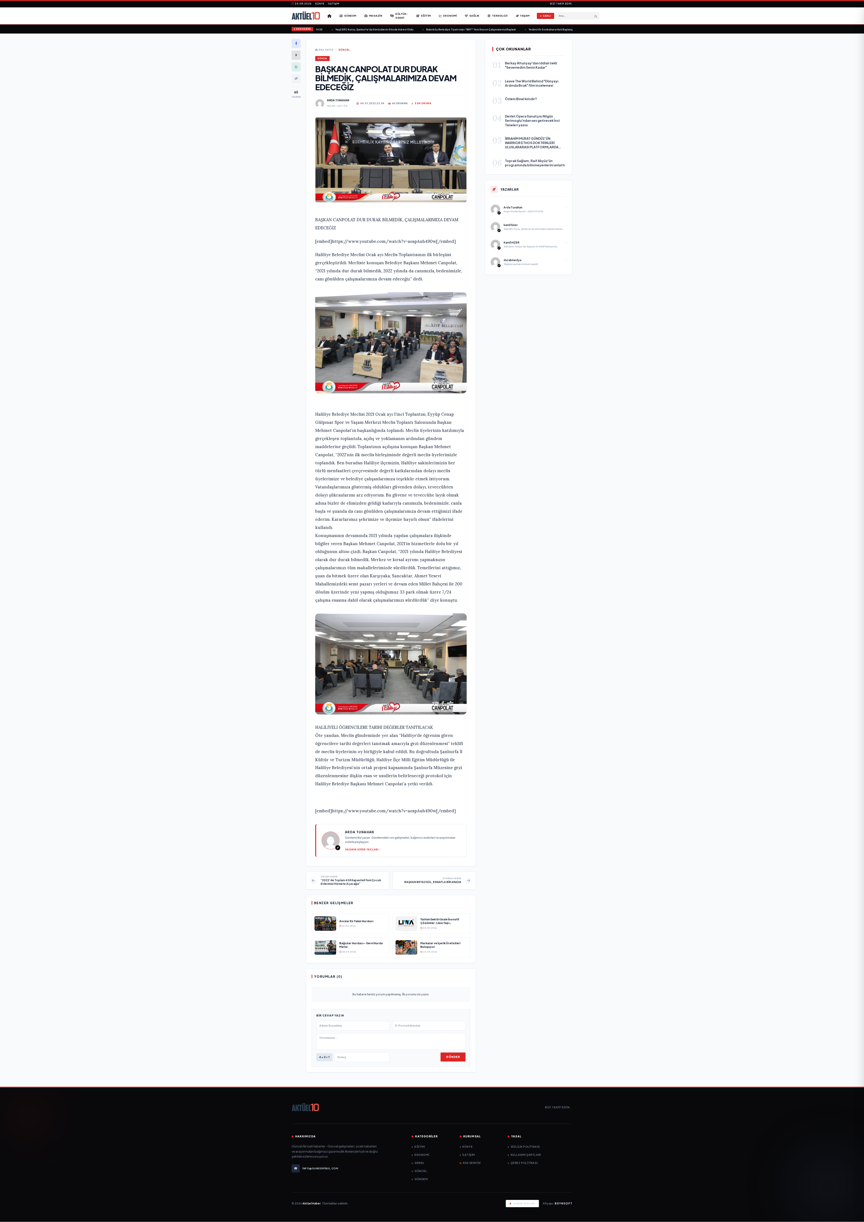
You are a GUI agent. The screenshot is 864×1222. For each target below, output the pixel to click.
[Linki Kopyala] (296, 78)
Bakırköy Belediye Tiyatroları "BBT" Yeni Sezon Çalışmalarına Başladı (443, 29)
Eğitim (419, 1146)
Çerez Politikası (524, 1163)
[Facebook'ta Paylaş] (296, 43)
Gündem (421, 1179)
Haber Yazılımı (524, 1203)
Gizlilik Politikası (525, 1146)
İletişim (333, 3)
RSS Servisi (472, 1163)
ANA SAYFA (325, 49)
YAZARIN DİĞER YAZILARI (361, 849)
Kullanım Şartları (526, 1154)
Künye (319, 3)
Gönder (453, 1057)
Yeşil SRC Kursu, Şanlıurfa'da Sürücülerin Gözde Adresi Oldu (347, 29)
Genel (419, 1163)
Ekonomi (421, 1154)
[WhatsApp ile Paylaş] (296, 66)
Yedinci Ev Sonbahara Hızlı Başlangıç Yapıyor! (530, 29)
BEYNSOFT (563, 1203)
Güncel (344, 49)
